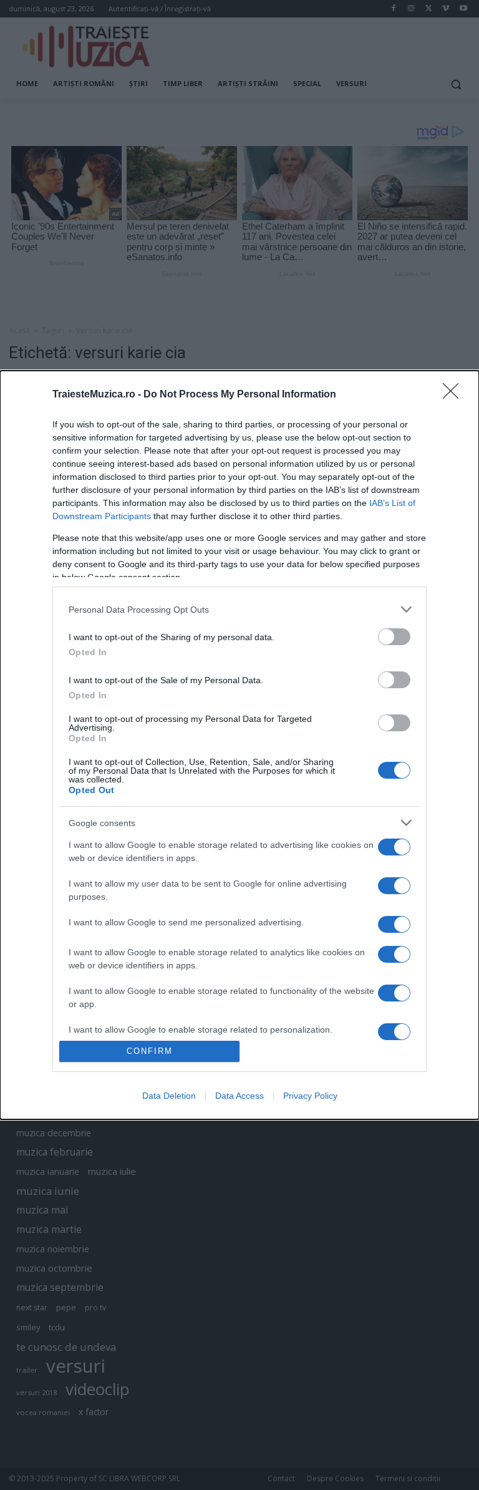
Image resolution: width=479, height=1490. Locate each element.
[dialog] (239, 745)
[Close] (455, 395)
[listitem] (239, 609)
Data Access (239, 1096)
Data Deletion (169, 1096)
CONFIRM (150, 1051)
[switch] (394, 636)
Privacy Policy (310, 1096)
